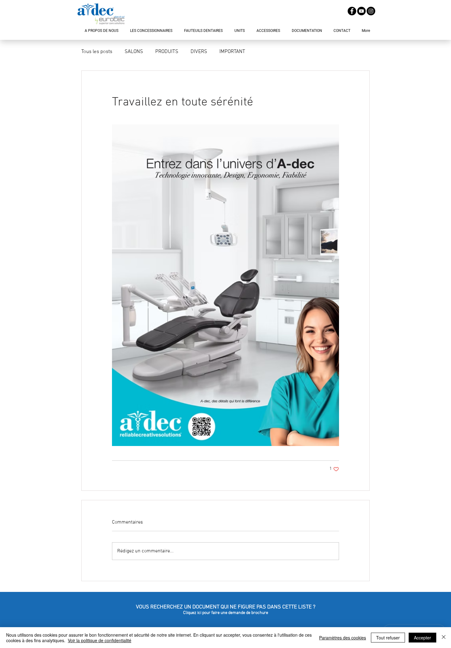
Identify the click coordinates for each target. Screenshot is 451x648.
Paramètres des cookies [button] (342, 638)
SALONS (134, 52)
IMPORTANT (232, 52)
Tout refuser (388, 638)
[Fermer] (443, 637)
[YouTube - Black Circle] (361, 11)
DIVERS (199, 52)
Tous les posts (96, 52)
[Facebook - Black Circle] (352, 11)
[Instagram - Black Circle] (371, 11)
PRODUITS (166, 52)
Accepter (422, 638)
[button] (101, 30)
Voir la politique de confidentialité (99, 640)
